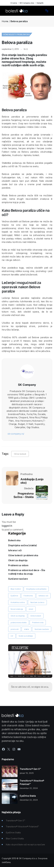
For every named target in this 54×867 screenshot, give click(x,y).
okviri (31, 609)
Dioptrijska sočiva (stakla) (22, 545)
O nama (14, 3)
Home (5, 21)
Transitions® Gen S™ (30, 770)
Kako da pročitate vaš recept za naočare (25, 844)
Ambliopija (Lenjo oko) (31, 481)
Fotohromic (28, 596)
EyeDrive (14, 596)
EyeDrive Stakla (29, 797)
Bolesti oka (14, 540)
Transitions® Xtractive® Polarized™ (32, 784)
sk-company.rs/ (16, 433)
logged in (7, 525)
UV (12, 636)
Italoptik (40, 3)
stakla (26, 629)
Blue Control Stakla (15, 838)
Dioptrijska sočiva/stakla (36, 589)
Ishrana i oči (14, 550)
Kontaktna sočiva (18, 602)
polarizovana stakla (18, 622)
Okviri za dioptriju (18, 560)
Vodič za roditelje (26, 636)
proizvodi (14, 629)
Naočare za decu (37, 602)
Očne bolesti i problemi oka (16, 34)
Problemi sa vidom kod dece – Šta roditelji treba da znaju (26, 572)
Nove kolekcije (17, 609)
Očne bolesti (20, 454)
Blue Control (16, 589)
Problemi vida (37, 622)
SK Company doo (27, 3)
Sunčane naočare (18, 578)
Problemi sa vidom (18, 565)
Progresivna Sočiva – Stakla (24, 495)
